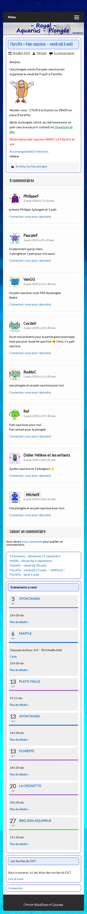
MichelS (42, 53)
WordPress (41, 904)
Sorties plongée (37, 166)
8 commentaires (64, 53)
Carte (13, 656)
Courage (57, 904)
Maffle (25, 633)
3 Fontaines (29, 598)
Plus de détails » (19, 622)
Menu (12, 17)
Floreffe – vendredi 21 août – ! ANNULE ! (37, 570)
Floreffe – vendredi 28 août (28, 565)
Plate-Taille (29, 681)
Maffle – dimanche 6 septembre (31, 561)
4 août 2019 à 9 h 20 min (38, 240)
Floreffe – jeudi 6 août (24, 574)
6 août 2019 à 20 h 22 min (39, 499)
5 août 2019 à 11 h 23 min (39, 376)
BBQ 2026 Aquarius (35, 820)
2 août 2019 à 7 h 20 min (38, 200)
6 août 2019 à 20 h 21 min (39, 460)
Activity (20, 166)
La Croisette (30, 786)
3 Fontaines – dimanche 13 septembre (35, 556)
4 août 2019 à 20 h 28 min (39, 328)
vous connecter (32, 541)
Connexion (15, 888)
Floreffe (26, 751)
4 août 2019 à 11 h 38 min (39, 284)
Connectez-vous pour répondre (30, 216)
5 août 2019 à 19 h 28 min (39, 416)
